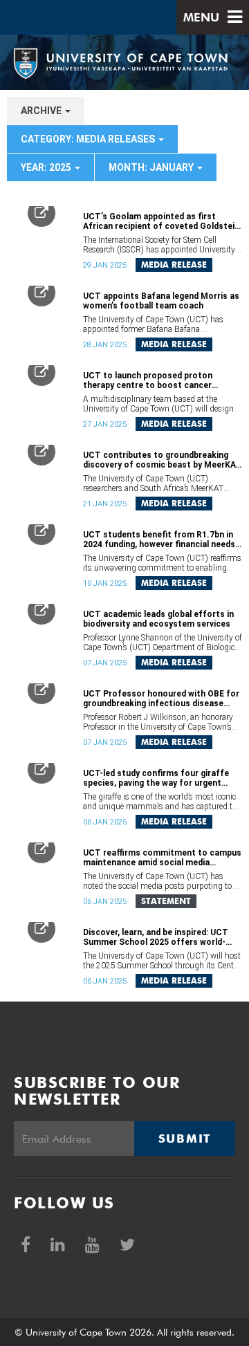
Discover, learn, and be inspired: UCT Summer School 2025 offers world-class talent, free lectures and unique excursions (158, 937)
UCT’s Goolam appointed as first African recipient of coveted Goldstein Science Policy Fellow (161, 221)
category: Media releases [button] (89, 139)
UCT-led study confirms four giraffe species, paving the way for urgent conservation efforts (156, 778)
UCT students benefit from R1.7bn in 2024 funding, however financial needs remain (159, 539)
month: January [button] (152, 167)
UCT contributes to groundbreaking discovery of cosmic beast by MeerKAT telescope (162, 460)
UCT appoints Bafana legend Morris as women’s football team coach (161, 301)
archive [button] (42, 110)
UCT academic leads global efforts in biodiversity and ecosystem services (158, 619)
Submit (184, 1138)
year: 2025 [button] (47, 167)
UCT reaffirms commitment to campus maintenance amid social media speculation (162, 857)
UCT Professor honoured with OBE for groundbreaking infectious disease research (161, 698)
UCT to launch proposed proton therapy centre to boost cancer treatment (147, 380)
